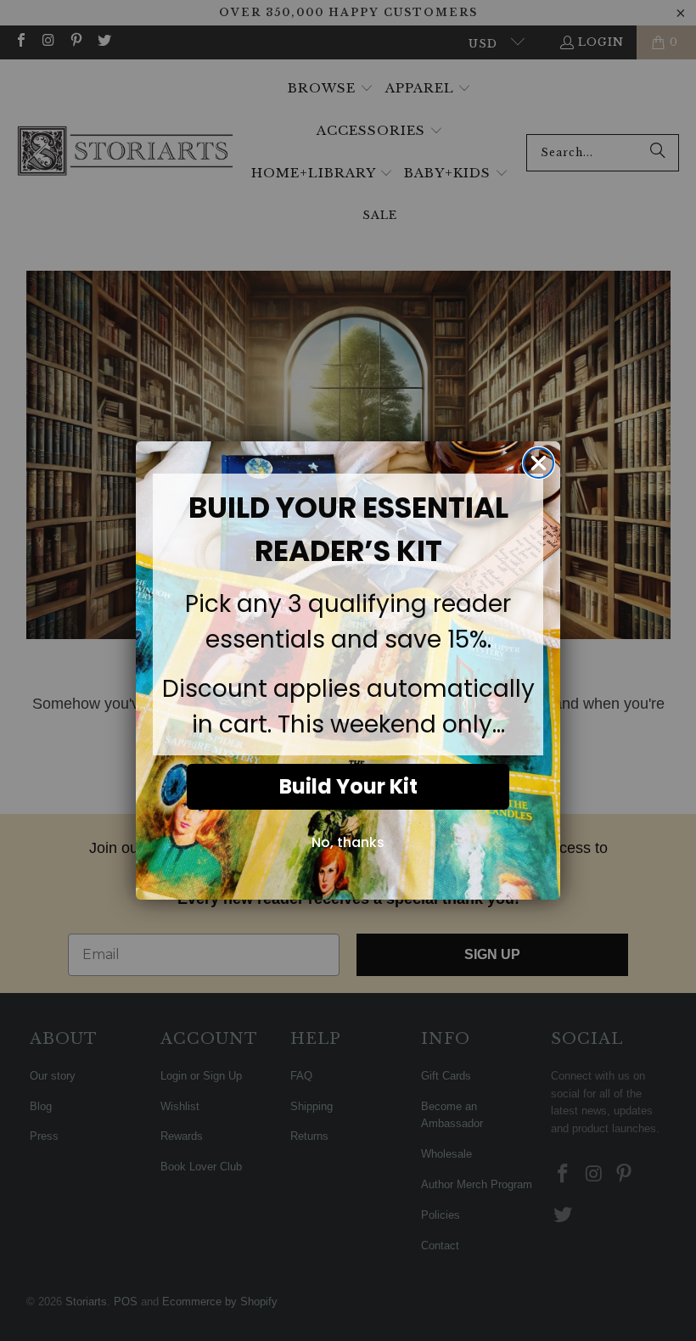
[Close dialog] (538, 463)
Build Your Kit (348, 786)
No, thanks (348, 842)
